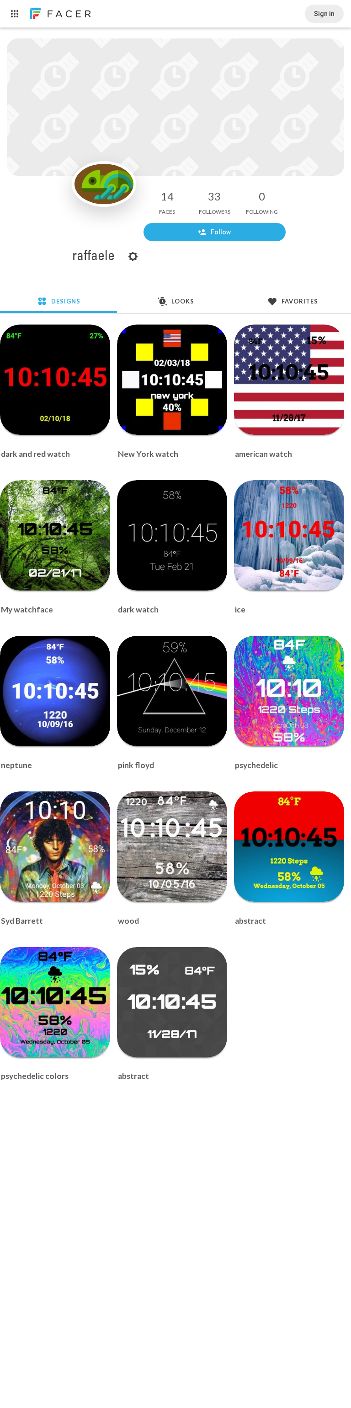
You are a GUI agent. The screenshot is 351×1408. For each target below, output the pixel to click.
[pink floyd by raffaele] (172, 691)
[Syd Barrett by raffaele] (55, 846)
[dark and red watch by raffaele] (55, 380)
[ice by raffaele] (289, 535)
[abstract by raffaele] (289, 846)
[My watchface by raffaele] (55, 535)
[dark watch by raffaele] (172, 535)
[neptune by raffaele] (55, 691)
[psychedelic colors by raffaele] (55, 1002)
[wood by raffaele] (172, 846)
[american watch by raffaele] (289, 380)
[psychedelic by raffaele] (289, 691)
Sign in (324, 13)
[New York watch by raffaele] (172, 380)
